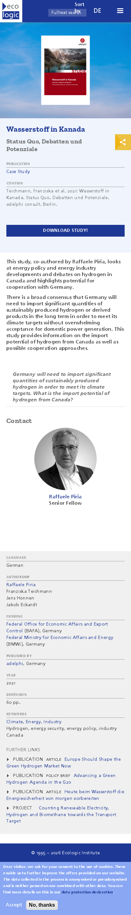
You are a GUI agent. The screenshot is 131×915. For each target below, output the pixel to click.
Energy (33, 722)
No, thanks (42, 905)
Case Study (18, 172)
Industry (52, 722)
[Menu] (120, 11)
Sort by (80, 8)
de (97, 11)
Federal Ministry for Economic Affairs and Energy (59, 637)
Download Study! (65, 230)
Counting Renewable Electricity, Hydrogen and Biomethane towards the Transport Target (61, 814)
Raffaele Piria (21, 585)
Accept (14, 905)
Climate (14, 722)
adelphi (14, 664)
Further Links (23, 750)
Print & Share (123, 142)
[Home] (11, 11)
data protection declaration (87, 892)
